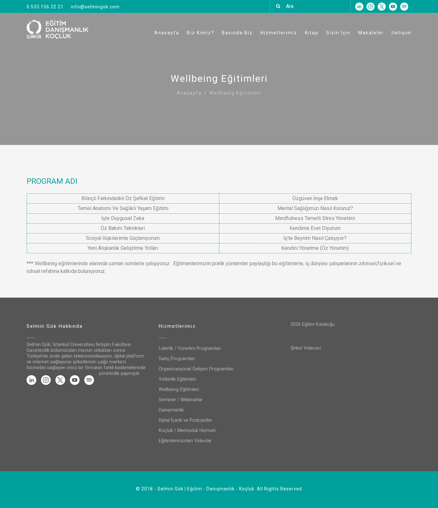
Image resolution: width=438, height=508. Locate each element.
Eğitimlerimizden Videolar (185, 441)
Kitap (311, 32)
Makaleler (371, 32)
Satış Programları (177, 358)
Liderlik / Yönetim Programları (190, 348)
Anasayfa (166, 32)
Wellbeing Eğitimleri (179, 389)
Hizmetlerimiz (278, 32)
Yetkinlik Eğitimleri (177, 379)
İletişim (401, 32)
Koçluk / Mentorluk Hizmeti (187, 430)
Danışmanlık (171, 410)
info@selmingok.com (95, 6)
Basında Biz (237, 32)
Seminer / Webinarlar (181, 399)
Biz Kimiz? (200, 32)
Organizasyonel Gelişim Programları (196, 369)
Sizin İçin (338, 32)
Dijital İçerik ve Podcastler (185, 420)
